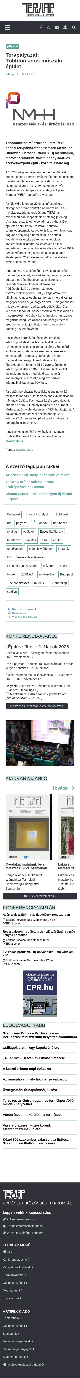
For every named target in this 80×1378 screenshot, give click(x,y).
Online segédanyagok (18, 1349)
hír (9, 523)
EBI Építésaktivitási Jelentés (26, 557)
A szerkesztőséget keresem (25, 1232)
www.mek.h (13, 440)
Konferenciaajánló (15, 1259)
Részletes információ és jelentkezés (36, 706)
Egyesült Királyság (37, 514)
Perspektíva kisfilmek (17, 1267)
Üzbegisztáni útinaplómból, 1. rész (30, 1090)
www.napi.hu (24, 449)
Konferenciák (12, 1318)
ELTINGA (27, 574)
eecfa (63, 565)
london (43, 523)
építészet (62, 514)
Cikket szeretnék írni (20, 1219)
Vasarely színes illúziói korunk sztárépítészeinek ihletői (30, 484)
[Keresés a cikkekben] (74, 27)
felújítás (12, 531)
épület (57, 540)
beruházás (60, 523)
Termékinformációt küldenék (25, 1226)
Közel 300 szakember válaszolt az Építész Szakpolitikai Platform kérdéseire (36, 1141)
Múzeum (48, 565)
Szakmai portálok (14, 1356)
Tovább (60, 788)
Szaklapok (10, 1333)
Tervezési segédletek (17, 1341)
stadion (12, 591)
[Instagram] (48, 27)
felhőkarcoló (15, 548)
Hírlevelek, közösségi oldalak (22, 1364)
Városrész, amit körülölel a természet (32, 1115)
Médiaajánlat (12, 1290)
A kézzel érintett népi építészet (27, 1069)
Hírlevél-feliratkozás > (41, 896)
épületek (28, 531)
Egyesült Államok (51, 531)
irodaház (64, 548)
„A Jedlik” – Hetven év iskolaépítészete (34, 1058)
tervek (11, 574)
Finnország (59, 583)
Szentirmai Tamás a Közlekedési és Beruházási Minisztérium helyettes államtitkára (40, 1035)
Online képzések (14, 1282)
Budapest (13, 514)
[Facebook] (41, 27)
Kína (44, 540)
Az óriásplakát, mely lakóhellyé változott (38, 475)
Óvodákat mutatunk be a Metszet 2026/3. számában (26, 866)
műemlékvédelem (40, 548)
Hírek (7, 1251)
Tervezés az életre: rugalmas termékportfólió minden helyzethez (38, 1102)
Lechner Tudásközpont (22, 565)
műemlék (40, 583)
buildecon (13, 540)
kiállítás (31, 540)
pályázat (21, 523)
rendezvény (47, 574)
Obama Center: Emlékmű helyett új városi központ (39, 496)
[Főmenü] (8, 27)
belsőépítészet (19, 583)
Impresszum (11, 1298)
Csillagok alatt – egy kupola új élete (31, 1048)
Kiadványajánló (13, 1275)
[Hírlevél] (56, 27)
